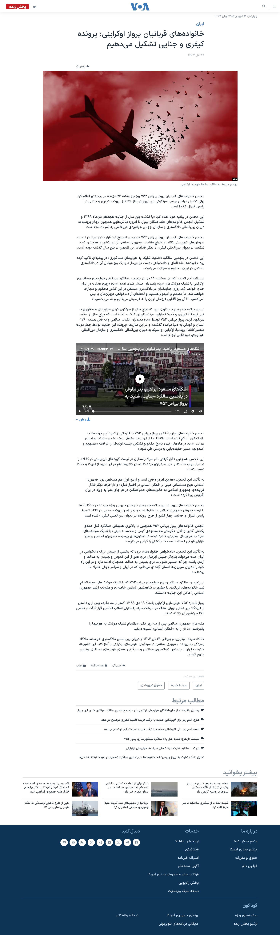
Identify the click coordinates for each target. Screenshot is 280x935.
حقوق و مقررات (246, 858)
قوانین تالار (249, 866)
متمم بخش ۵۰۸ (245, 841)
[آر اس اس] (82, 842)
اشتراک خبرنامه (188, 858)
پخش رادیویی (189, 882)
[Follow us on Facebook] (136, 842)
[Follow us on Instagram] (100, 842)
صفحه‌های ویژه (246, 915)
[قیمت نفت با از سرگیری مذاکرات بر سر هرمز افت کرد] (244, 808)
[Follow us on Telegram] (127, 842)
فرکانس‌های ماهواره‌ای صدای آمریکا (173, 874)
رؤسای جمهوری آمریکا (182, 915)
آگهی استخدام (188, 866)
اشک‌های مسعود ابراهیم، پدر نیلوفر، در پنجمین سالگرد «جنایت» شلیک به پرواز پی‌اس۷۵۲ (131, 349)
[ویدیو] (35, 7)
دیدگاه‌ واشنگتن (127, 915)
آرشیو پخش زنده (245, 923)
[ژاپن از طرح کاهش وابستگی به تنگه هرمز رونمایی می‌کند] (85, 808)
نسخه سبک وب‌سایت (183, 891)
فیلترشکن (192, 849)
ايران (200, 24)
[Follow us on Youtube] (109, 842)
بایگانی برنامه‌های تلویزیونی (178, 923)
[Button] (82, 66)
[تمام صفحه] (185, 411)
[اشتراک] (64, 842)
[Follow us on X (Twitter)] (118, 842)
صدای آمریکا (190, 354)
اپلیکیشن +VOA (187, 841)
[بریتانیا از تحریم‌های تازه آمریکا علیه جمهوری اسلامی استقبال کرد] (164, 808)
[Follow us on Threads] (91, 842)
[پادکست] (73, 842)
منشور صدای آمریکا (243, 849)
